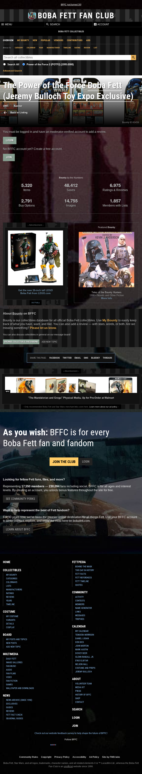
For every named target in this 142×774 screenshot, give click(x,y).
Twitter (67, 357)
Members (79, 604)
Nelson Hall (81, 664)
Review (87, 47)
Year (41, 47)
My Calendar (81, 631)
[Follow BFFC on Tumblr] (71, 747)
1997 (5, 106)
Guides (9, 707)
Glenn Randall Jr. (84, 657)
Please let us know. (43, 327)
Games (9, 684)
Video (9, 677)
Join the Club (64, 461)
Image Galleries (14, 662)
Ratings (10, 593)
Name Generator (83, 608)
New (35, 40)
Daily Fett (11, 658)
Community (80, 592)
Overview (8, 40)
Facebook (54, 357)
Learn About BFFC (18, 529)
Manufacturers (14, 589)
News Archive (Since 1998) (19, 700)
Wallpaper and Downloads (20, 688)
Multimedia (10, 654)
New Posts (11, 643)
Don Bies (79, 642)
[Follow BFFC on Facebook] (53, 747)
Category (19, 47)
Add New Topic (49, 341)
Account (103, 24)
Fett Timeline (82, 581)
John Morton (82, 646)
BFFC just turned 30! (71, 4)
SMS (86, 357)
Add (88, 40)
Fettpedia (79, 562)
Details (10, 623)
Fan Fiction (11, 681)
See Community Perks (20, 499)
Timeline (67, 47)
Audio (9, 670)
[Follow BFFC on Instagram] (59, 747)
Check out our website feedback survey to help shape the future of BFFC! (71, 733)
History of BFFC (83, 694)
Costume (9, 611)
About (76, 679)
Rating (77, 47)
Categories (11, 578)
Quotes (78, 585)
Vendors (58, 40)
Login (9, 140)
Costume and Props (85, 668)
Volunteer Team (83, 683)
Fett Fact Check (14, 715)
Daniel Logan (82, 638)
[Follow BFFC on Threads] (83, 747)
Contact (79, 702)
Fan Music (11, 666)
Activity (79, 597)
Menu (8, 24)
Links (78, 611)
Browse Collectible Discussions (21, 342)
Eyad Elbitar (81, 660)
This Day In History (84, 570)
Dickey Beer (81, 653)
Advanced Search (12, 71)
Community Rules (28, 757)
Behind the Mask (83, 566)
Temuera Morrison (84, 635)
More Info (106, 298)
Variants (10, 620)
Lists (8, 586)
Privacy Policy (62, 757)
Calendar (79, 626)
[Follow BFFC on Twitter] (65, 747)
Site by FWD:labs (111, 757)
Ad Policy (35, 302)
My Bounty (23, 40)
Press (78, 691)
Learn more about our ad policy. (103, 407)
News (6, 695)
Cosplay (10, 627)
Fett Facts (80, 574)
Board (7, 634)
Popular (45, 40)
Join (9, 157)
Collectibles (12, 570)
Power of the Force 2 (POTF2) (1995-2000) (50, 64)
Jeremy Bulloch (83, 671)
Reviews (10, 597)
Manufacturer (53, 47)
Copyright (46, 757)
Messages (80, 615)
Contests (80, 600)
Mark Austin (81, 649)
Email (78, 357)
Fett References (83, 577)
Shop (77, 698)
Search (54, 24)
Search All (13, 64)
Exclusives (11, 703)
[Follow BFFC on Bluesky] (89, 747)
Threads (107, 357)
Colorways (11, 582)
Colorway (31, 47)
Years (9, 600)
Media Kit (80, 687)
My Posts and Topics (16, 639)
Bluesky (95, 357)
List (95, 47)
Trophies (79, 619)
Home (6, 562)
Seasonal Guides (14, 718)
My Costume (12, 616)
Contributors (74, 40)
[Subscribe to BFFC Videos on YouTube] (77, 747)
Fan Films (11, 673)
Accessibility (79, 757)
